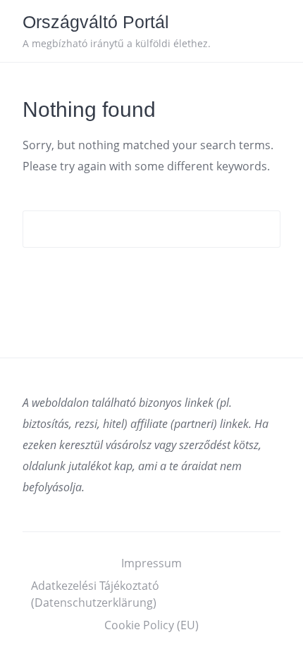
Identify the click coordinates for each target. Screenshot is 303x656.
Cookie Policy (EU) (151, 625)
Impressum (151, 563)
